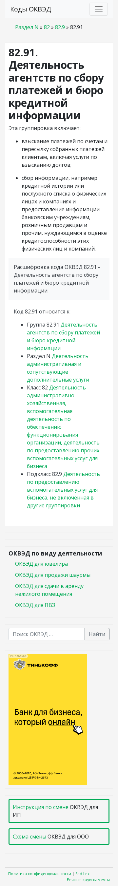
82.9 (60, 27)
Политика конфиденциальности (39, 874)
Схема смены (29, 836)
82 (47, 27)
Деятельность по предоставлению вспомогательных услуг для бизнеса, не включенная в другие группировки (63, 489)
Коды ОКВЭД (30, 9)
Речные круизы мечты (88, 879)
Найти (97, 634)
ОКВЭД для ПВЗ (35, 605)
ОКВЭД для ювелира (41, 563)
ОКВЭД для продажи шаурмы (52, 574)
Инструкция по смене (41, 807)
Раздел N (27, 27)
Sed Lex (82, 874)
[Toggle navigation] (98, 9)
